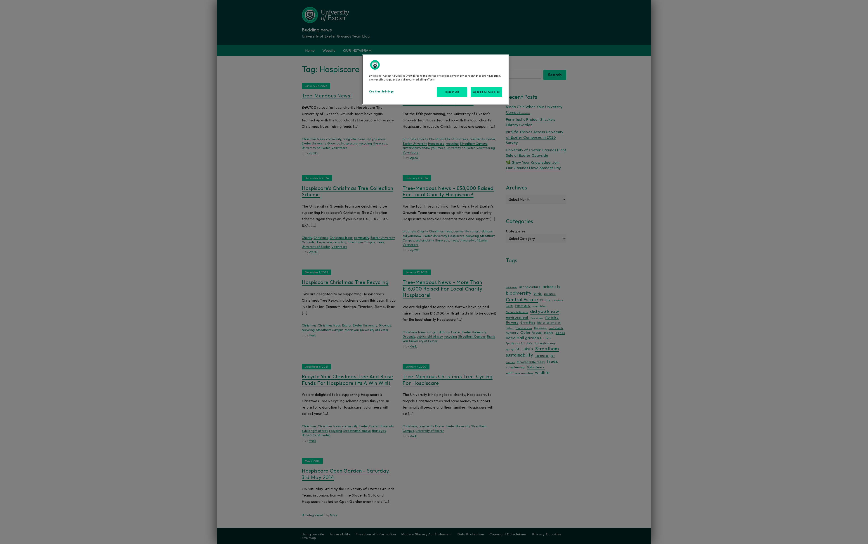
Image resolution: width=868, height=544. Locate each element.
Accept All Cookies (486, 91)
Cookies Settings (381, 91)
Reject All (452, 91)
